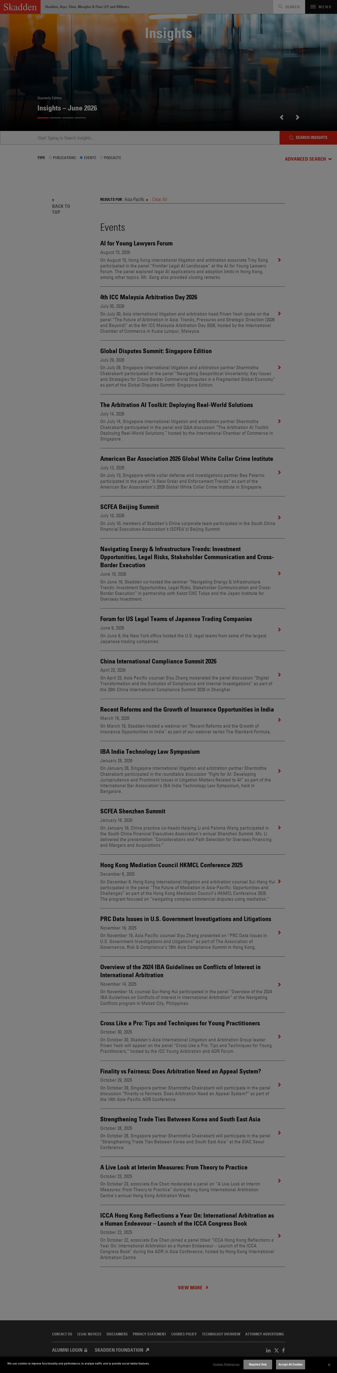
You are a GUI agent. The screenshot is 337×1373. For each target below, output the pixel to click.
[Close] (329, 1365)
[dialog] (168, 1365)
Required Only (258, 1364)
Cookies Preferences (226, 1364)
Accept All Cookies (291, 1364)
